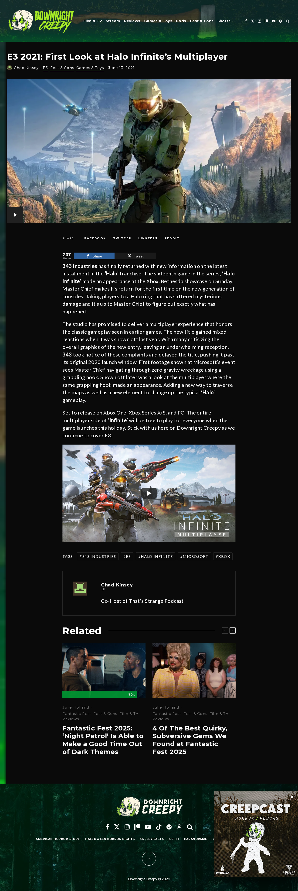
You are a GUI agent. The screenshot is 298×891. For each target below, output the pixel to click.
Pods (181, 21)
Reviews (132, 21)
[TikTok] (158, 827)
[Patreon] (266, 21)
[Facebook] (246, 21)
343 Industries (99, 556)
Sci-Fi (174, 839)
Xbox (224, 556)
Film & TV (92, 21)
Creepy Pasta (152, 839)
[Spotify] (280, 21)
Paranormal (195, 839)
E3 (45, 67)
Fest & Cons (202, 21)
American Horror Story (58, 839)
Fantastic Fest (76, 713)
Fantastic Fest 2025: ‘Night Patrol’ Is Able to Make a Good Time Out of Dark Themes (102, 740)
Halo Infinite (157, 556)
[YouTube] (273, 21)
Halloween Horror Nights (110, 839)
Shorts (224, 21)
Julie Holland (75, 707)
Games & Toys (158, 21)
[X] (252, 21)
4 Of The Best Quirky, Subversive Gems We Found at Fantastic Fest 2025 (189, 740)
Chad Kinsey (26, 67)
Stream (113, 21)
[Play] (149, 493)
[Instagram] (259, 21)
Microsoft (195, 556)
